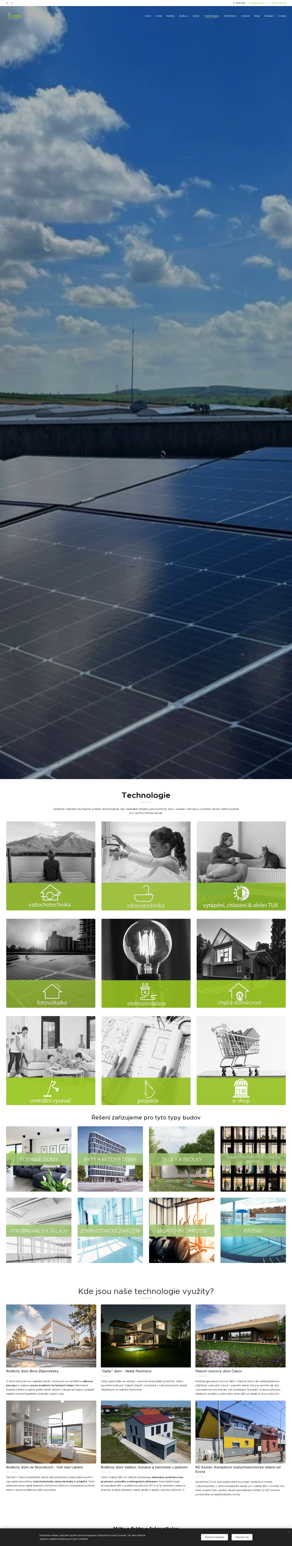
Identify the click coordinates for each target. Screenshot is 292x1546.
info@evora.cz (257, 3)
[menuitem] (148, 16)
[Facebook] (7, 3)
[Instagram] (12, 3)
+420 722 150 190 (278, 3)
